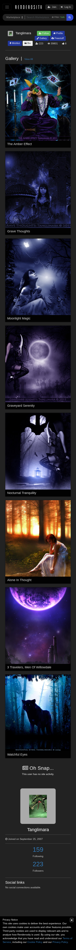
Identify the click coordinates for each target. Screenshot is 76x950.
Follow (45, 33)
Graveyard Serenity (21, 405)
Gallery (43, 38)
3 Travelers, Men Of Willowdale (29, 667)
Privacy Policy (60, 942)
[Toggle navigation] (7, 7)
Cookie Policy (34, 942)
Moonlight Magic (18, 318)
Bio (29, 43)
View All (28, 59)
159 (38, 849)
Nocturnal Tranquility (21, 493)
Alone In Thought (19, 580)
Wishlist (15, 43)
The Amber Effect (19, 144)
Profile (59, 33)
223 (38, 864)
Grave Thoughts (18, 231)
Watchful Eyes (17, 754)
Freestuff (59, 38)
